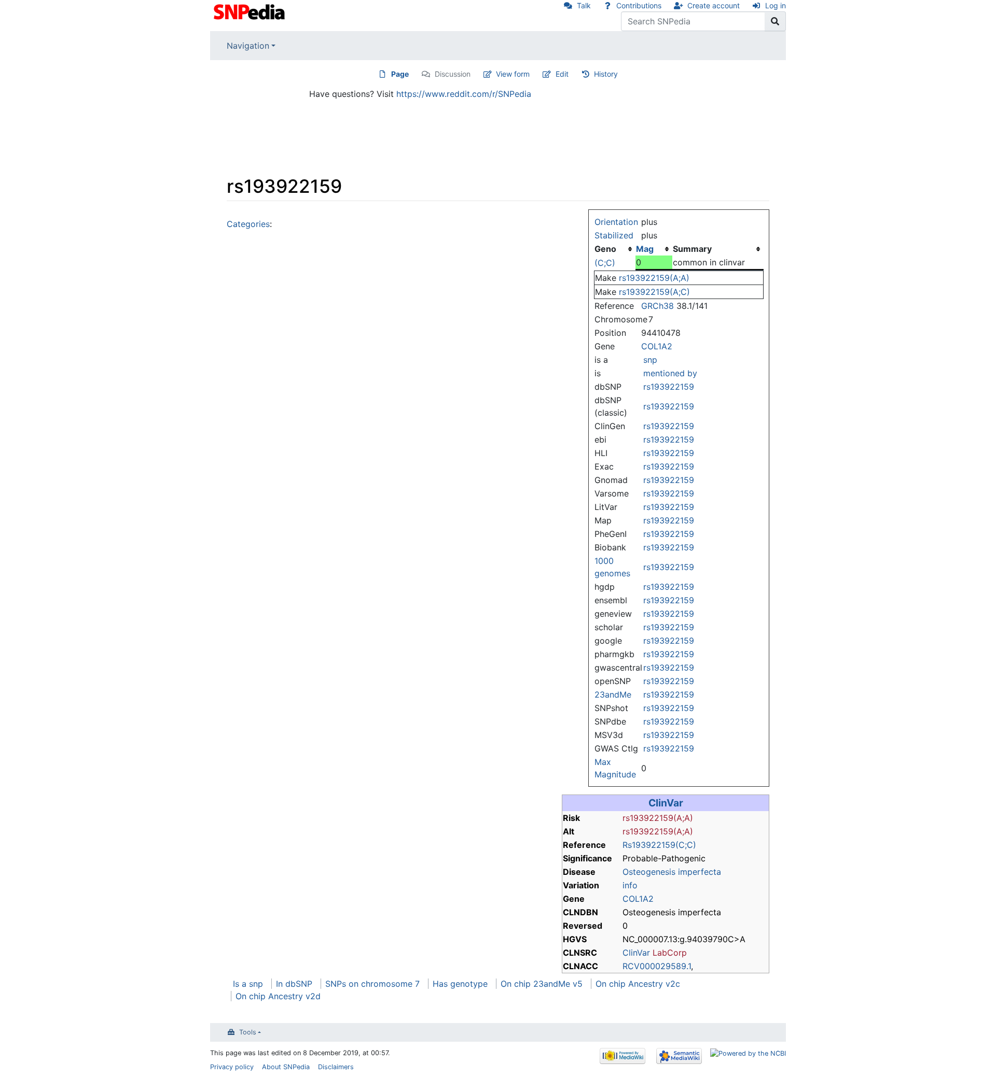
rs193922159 (668, 386)
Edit (562, 73)
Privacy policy (232, 1067)
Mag (645, 249)
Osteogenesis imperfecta (671, 872)
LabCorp (670, 952)
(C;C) (604, 263)
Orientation (616, 222)
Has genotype (460, 983)
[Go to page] (775, 21)
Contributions (638, 5)
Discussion (453, 73)
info (630, 885)
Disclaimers (336, 1067)
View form (513, 73)
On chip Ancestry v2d (278, 996)
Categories (248, 224)
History (606, 73)
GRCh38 (657, 306)
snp (650, 359)
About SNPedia (286, 1067)
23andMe (612, 694)
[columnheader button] (653, 249)
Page (400, 73)
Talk (584, 5)
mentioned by (670, 373)
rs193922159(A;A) (654, 278)
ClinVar (665, 803)
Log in (775, 5)
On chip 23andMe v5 (542, 983)
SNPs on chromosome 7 (372, 983)
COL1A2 (656, 346)
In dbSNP (294, 983)
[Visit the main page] (250, 11)
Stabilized (613, 235)
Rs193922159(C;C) (659, 845)
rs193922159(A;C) (654, 292)
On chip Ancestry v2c (638, 983)
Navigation (248, 45)
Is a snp (248, 983)
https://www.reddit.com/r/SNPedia (463, 94)
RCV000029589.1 (656, 966)
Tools (247, 1032)
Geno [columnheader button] (605, 249)
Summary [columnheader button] (692, 249)
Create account (713, 5)
